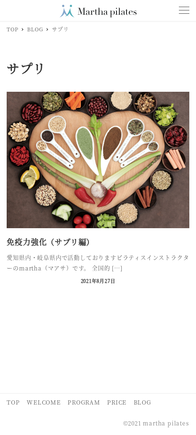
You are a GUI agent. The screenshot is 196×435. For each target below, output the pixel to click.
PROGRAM (84, 402)
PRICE (117, 402)
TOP (13, 402)
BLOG (142, 402)
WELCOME (44, 402)
